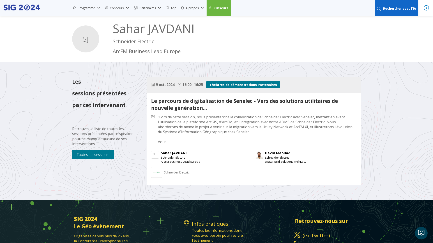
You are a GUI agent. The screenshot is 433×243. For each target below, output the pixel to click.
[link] (87, 8)
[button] (219, 8)
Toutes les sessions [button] (92, 154)
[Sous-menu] (99, 8)
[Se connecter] (426, 8)
